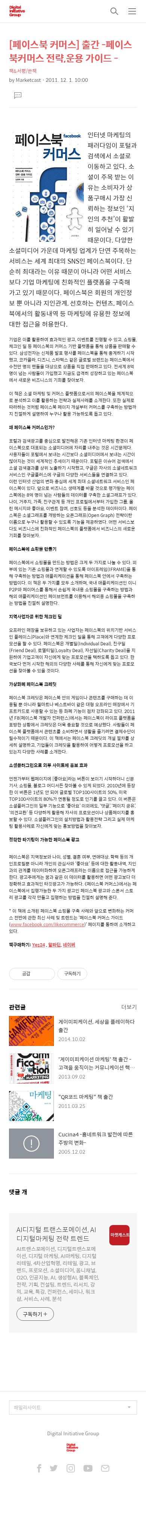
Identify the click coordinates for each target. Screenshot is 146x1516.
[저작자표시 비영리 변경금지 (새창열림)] (97, 974)
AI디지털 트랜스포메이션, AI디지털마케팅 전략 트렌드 (56, 1234)
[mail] (105, 1469)
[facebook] (39, 1469)
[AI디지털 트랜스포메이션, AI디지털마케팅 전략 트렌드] (17, 11)
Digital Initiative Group (73, 1433)
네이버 (69, 944)
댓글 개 (18, 1192)
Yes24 (38, 944)
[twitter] (54, 1469)
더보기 (129, 1006)
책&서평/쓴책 (23, 71)
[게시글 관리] (46, 974)
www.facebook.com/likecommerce (47, 924)
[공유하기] (37, 974)
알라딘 (54, 944)
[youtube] (87, 1469)
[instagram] (71, 1469)
